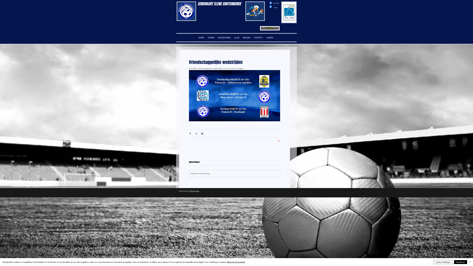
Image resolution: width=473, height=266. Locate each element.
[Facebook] (270, 3)
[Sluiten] (470, 262)
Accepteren (460, 262)
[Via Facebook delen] (190, 133)
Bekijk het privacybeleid (236, 262)
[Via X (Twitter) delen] (196, 133)
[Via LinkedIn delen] (202, 133)
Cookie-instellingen (443, 262)
